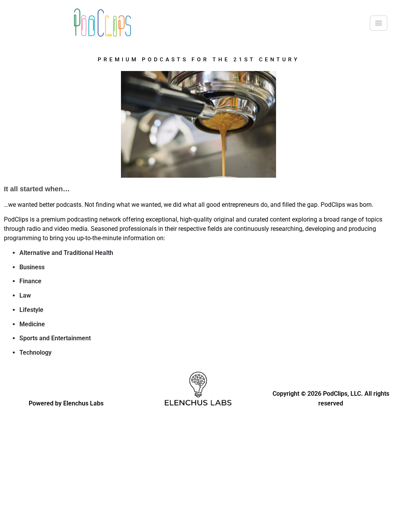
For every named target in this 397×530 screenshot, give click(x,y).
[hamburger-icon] (378, 23)
